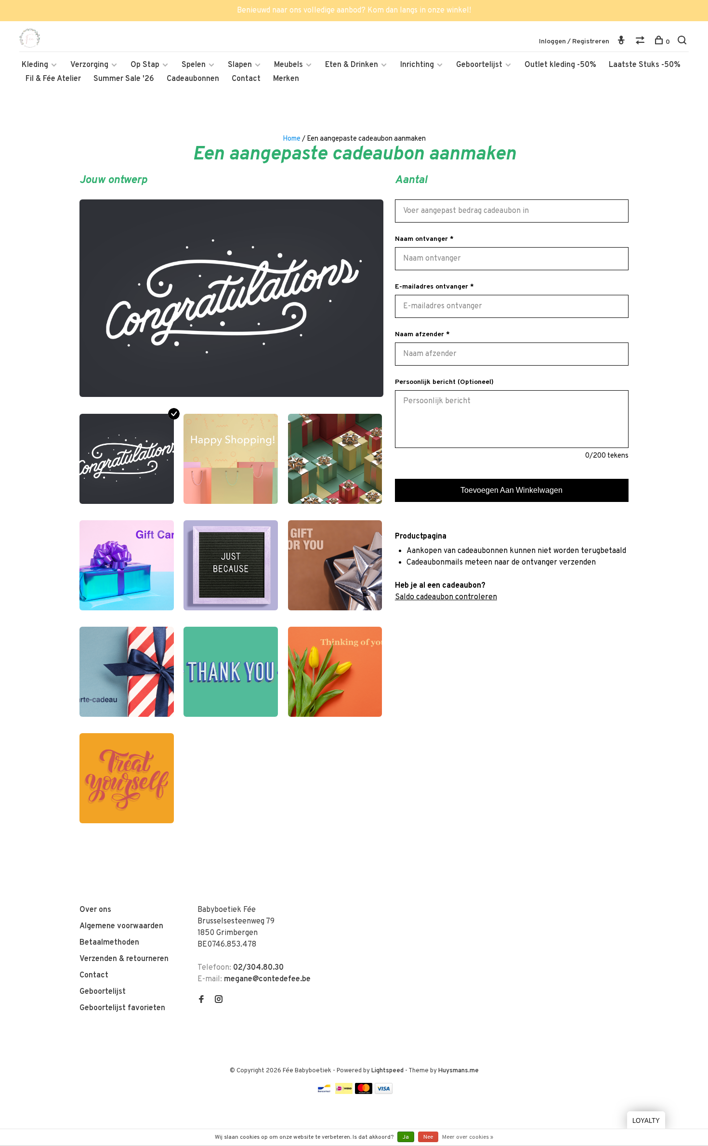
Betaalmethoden (109, 943)
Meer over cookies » (467, 1137)
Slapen (240, 65)
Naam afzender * (422, 334)
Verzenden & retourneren (124, 959)
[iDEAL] (344, 1092)
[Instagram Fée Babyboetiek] (219, 1000)
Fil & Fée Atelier (53, 79)
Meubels (288, 65)
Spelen (194, 65)
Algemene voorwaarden (121, 926)
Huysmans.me (458, 1071)
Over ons (95, 910)
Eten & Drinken (351, 65)
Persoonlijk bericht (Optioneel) (444, 382)
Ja (406, 1137)
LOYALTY (646, 1120)
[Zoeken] (683, 42)
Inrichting (417, 65)
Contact (246, 79)
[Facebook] (201, 1000)
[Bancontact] (324, 1092)
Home (292, 139)
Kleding (35, 65)
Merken (286, 79)
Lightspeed (387, 1071)
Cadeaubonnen (193, 79)
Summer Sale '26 (123, 79)
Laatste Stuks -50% (645, 65)
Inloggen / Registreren (574, 42)
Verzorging (89, 65)
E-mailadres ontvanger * (434, 287)
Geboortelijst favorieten (122, 1008)
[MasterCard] (364, 1092)
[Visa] (384, 1092)
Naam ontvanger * (424, 239)
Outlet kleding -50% (560, 65)
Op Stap (145, 65)
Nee (428, 1137)
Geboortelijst (479, 65)
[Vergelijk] (641, 42)
